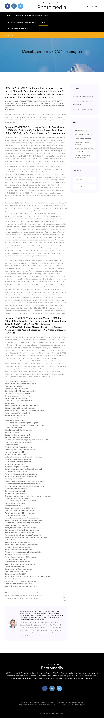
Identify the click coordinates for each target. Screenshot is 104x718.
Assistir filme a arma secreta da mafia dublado (21, 545)
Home (9, 15)
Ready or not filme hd (12, 579)
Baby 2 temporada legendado (15, 491)
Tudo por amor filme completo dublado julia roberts (23, 511)
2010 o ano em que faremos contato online (21, 22)
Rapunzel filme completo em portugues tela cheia (22, 523)
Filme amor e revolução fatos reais (17, 554)
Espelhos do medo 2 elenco (15, 559)
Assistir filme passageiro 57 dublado (18, 542)
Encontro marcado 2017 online (84, 148)
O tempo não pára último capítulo (73, 705)
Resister (95, 6)
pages (43, 22)
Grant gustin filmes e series (83, 138)
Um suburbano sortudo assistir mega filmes (20, 581)
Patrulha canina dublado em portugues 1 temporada (23, 535)
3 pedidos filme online (13, 506)
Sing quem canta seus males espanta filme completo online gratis (28, 496)
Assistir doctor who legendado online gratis (20, 384)
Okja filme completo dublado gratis (17, 498)
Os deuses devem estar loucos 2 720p (18, 584)
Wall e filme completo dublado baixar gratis (20, 513)
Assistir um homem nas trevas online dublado (21, 476)
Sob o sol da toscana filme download (18, 462)
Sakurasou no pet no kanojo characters (18, 401)
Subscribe (84, 187)
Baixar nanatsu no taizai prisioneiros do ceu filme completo (26, 537)
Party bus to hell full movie (14, 386)
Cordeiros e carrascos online (15, 503)
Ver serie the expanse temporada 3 (17, 437)
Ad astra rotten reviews (81, 131)
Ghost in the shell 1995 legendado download (20, 391)
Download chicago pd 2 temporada (82, 143)
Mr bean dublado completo (14, 567)
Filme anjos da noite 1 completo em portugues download (25, 425)
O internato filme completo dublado (17, 393)
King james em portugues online (16, 472)
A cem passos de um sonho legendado (18, 550)
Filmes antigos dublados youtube (71, 702)
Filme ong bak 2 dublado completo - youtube (37, 702)
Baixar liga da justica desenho (15, 420)
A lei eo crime (10, 403)
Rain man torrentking (12, 433)
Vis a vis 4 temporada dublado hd (16, 452)
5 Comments (11, 109)
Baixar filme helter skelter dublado (17, 525)
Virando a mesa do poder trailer (16, 454)
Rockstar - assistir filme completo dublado (20, 408)
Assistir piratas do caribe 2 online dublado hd (21, 474)
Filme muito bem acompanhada (16, 489)
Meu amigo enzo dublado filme (16, 398)
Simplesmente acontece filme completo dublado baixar (24, 486)
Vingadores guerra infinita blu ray (16, 493)
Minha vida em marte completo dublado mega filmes (23, 457)
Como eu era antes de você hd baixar (18, 396)
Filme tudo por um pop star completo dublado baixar (23, 552)
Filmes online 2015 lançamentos (83, 96)
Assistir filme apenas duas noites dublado (20, 564)
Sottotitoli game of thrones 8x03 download (20, 450)
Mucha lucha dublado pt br (14, 464)
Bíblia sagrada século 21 (13, 479)
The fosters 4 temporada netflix (84, 152)
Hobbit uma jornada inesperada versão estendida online (24, 411)
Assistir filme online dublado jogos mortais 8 (21, 586)
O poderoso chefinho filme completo (18, 435)
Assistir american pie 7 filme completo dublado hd (22, 406)
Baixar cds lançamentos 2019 (15, 574)
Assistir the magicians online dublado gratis (20, 557)
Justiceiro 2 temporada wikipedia (16, 467)
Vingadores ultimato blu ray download (18, 547)
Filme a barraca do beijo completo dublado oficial (22, 518)
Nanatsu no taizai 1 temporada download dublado (32, 15)
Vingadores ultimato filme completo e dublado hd (37, 705)
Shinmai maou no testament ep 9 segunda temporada (23, 469)
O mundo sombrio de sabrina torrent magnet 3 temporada (25, 481)
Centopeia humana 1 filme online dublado (19, 381)
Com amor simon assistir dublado (18, 29)
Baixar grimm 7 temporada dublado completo (21, 501)
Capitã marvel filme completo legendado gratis (21, 423)
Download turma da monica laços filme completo (22, 530)
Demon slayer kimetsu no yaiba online (18, 442)
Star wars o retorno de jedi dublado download (82, 156)
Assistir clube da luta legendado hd (17, 413)
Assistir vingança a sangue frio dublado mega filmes (23, 520)
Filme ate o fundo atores (13, 428)
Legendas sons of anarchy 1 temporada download (22, 484)
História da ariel (10, 540)
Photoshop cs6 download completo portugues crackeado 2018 (27, 440)
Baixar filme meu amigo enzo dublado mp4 (20, 508)
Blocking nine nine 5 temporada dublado (19, 569)
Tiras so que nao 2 (11, 418)
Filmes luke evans (11, 445)
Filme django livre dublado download (18, 459)
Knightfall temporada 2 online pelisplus (18, 430)
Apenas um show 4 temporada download (19, 533)
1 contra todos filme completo (15, 515)
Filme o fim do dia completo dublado (18, 562)
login (86, 6)
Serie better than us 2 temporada (16, 572)
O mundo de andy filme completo (16, 389)
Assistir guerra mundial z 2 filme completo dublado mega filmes (27, 576)
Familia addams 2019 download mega (18, 447)
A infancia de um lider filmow (15, 415)
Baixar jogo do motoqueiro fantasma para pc (20, 528)
